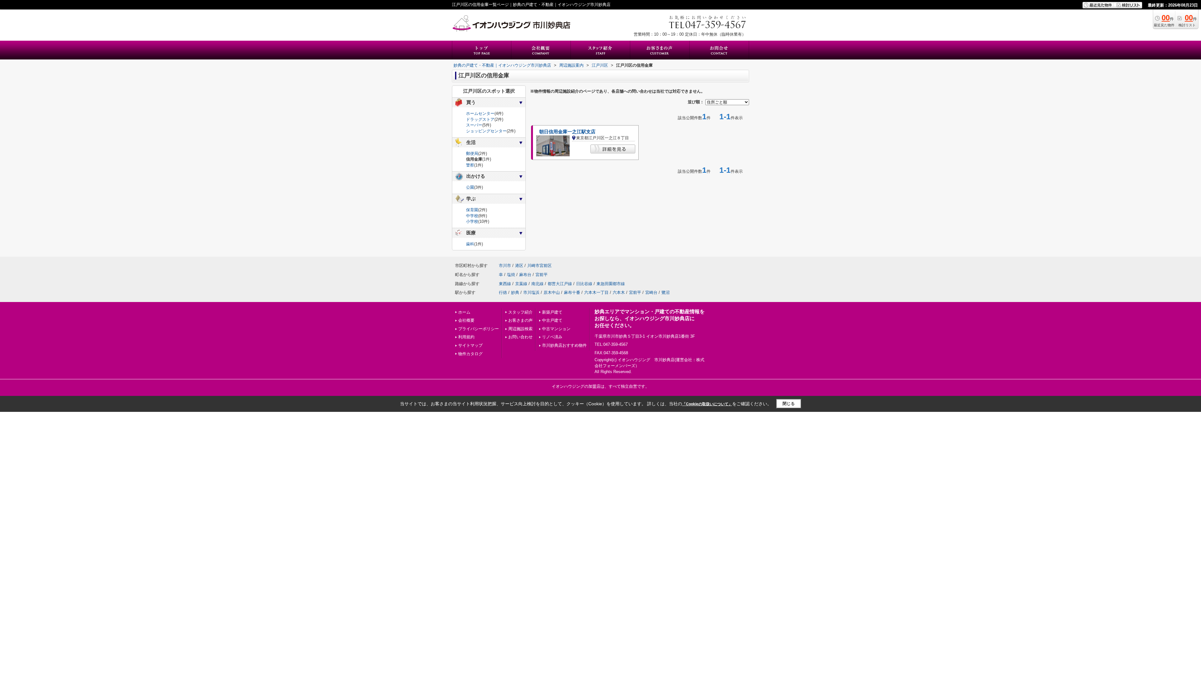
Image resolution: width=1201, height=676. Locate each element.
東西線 (505, 283)
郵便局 (472, 153)
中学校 (472, 215)
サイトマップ (470, 345)
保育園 (472, 209)
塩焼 (511, 274)
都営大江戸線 (560, 283)
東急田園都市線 (610, 283)
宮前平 (541, 274)
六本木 (619, 292)
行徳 (503, 292)
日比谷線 (584, 283)
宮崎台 (651, 292)
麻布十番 (572, 292)
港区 (519, 265)
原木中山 (552, 292)
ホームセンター (480, 113)
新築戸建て (552, 312)
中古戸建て (552, 320)
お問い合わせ (520, 337)
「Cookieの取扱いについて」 (707, 404)
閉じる (789, 403)
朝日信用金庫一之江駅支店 (567, 131)
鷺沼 (665, 292)
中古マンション (556, 328)
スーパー (474, 125)
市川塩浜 (531, 292)
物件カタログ (470, 353)
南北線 (537, 283)
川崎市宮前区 (539, 265)
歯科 (470, 244)
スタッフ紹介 (520, 312)
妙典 (515, 292)
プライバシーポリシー (478, 328)
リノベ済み (552, 337)
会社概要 (466, 320)
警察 (470, 165)
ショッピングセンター (486, 131)
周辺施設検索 (520, 328)
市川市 (505, 265)
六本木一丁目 (596, 292)
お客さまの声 (520, 320)
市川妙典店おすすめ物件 (564, 345)
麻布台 (525, 274)
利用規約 (466, 337)
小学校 (472, 221)
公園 (470, 187)
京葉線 (521, 283)
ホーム (464, 312)
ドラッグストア (480, 119)
